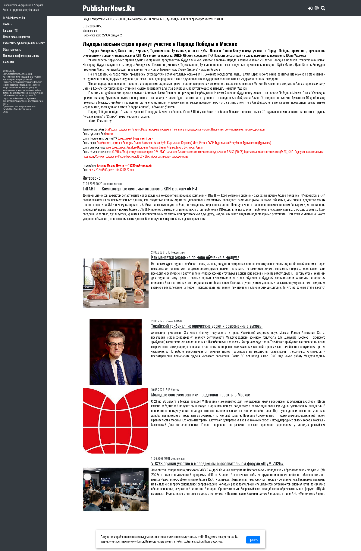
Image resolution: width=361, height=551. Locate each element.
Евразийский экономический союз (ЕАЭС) (265, 151)
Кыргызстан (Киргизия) (179, 142)
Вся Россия (111, 129)
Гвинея (137, 142)
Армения (117, 142)
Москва (109, 133)
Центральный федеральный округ (136, 138)
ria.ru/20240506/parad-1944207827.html (111, 170)
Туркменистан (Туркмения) (257, 142)
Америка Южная (157, 147)
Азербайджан (104, 142)
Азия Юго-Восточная (137, 147)
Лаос (195, 142)
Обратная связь (12, 49)
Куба (163, 142)
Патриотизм (217, 129)
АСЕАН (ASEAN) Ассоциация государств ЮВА (135, 151)
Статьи (5, 111)
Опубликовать (10, 5)
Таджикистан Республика (228, 142)
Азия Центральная (115, 147)
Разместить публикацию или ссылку (24, 43)
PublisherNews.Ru (109, 7)
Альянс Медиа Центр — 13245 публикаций (124, 165)
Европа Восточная (185, 147)
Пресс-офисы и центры (16, 37)
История (136, 129)
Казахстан (147, 142)
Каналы (10, 30)
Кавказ (199, 147)
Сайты (6, 24)
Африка (171, 147)
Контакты (8, 62)
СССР (211, 142)
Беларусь (128, 142)
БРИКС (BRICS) (235, 151)
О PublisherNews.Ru (14, 18)
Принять (253, 540)
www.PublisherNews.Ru (12, 108)
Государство (124, 129)
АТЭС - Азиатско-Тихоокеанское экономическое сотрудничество (193, 151)
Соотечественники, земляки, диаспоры (245, 129)
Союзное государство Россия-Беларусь (115, 156)
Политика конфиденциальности (21, 55)
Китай (157, 142)
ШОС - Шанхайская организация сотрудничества (162, 156)
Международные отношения (156, 129)
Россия (203, 142)
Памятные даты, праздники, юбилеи (191, 129)
